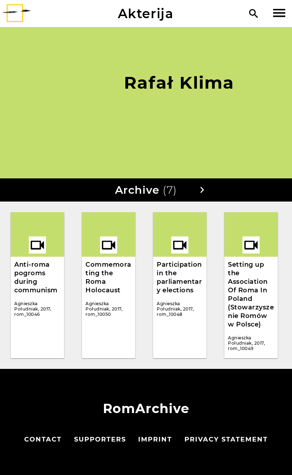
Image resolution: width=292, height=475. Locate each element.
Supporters (100, 439)
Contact (43, 439)
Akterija (146, 13)
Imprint (155, 439)
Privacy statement (226, 439)
